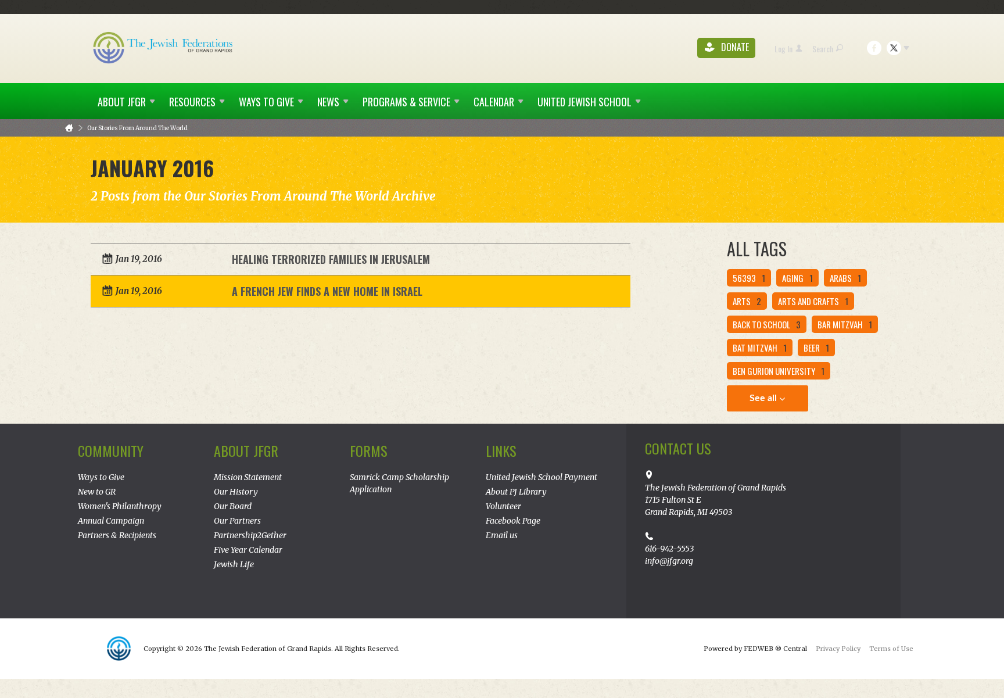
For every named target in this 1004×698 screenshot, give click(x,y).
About (122, 101)
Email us (502, 535)
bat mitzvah (760, 347)
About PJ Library (516, 491)
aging (797, 277)
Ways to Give (101, 477)
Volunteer (503, 506)
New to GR (97, 491)
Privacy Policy (838, 649)
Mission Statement (248, 477)
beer (816, 347)
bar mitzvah (844, 324)
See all (764, 398)
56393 (749, 277)
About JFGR (246, 450)
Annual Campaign (111, 521)
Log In (783, 48)
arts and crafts (813, 301)
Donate (734, 47)
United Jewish (584, 101)
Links (501, 450)
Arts (747, 301)
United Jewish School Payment (541, 477)
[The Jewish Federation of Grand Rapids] (164, 47)
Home (69, 128)
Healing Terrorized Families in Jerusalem (331, 259)
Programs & (406, 101)
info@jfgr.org (669, 561)
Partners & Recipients (117, 535)
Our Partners (237, 521)
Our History (236, 491)
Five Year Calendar (248, 550)
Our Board (233, 506)
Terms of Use (891, 649)
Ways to (266, 101)
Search (822, 48)
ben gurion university (778, 370)
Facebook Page (513, 521)
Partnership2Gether (250, 535)
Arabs (845, 277)
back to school (767, 324)
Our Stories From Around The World (137, 128)
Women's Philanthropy (120, 506)
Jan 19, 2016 (139, 258)
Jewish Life (234, 564)
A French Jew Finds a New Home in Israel (327, 291)
